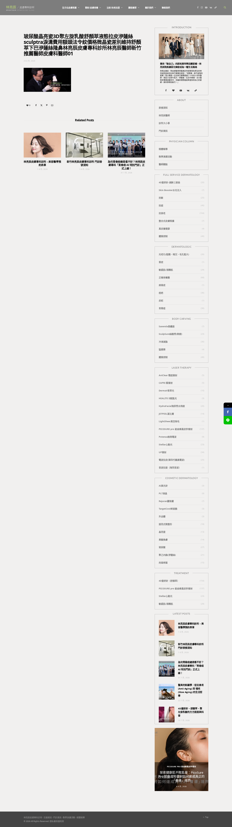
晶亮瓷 (162, 531)
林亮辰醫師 (164, 115)
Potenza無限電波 (167, 436)
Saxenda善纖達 (167, 326)
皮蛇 (161, 300)
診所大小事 (164, 123)
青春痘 (162, 308)
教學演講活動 (165, 156)
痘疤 (161, 292)
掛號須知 (163, 107)
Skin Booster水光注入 (170, 190)
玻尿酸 (162, 547)
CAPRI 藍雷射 (166, 382)
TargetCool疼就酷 (168, 508)
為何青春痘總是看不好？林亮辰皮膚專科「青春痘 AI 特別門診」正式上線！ (126, 165)
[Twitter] (41, 105)
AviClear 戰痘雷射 (168, 375)
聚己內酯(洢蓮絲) (167, 554)
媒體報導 (163, 148)
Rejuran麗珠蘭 (166, 501)
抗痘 (161, 205)
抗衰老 (162, 213)
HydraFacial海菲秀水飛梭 (172, 406)
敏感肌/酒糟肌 (166, 269)
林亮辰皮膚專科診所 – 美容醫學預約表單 (42, 163)
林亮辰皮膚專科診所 (33, 817)
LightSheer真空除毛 (169, 421)
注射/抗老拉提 (113, 7)
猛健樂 (162, 349)
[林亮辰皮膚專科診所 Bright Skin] (20, 7)
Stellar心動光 (165, 444)
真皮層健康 (164, 228)
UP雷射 (162, 452)
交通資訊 (48, 817)
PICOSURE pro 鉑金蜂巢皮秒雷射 (176, 429)
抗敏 (161, 197)
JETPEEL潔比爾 (166, 413)
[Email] (52, 105)
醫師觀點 (163, 164)
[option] (181, 759)
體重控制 (163, 236)
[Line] (228, 420)
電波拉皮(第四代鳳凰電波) (172, 459)
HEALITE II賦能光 (168, 398)
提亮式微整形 (165, 524)
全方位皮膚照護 (69, 7)
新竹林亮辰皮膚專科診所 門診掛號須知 (84, 163)
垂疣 (161, 262)
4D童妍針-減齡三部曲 (169, 182)
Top (206, 817)
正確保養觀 (164, 277)
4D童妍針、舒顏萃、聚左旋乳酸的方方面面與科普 (191, 712)
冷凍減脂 (163, 341)
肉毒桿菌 (163, 562)
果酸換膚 (163, 539)
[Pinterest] (46, 105)
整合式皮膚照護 (166, 220)
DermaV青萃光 (166, 390)
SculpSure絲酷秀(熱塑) (170, 333)
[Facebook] (36, 105)
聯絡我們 (166, 7)
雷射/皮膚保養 (91, 7)
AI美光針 (163, 485)
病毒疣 (162, 285)
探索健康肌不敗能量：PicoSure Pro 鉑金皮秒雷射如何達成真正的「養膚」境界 (181, 776)
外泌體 (162, 516)
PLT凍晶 (163, 493)
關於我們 (149, 7)
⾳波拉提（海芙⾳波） (170, 467)
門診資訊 (163, 130)
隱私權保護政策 (57, 821)
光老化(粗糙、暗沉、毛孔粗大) (174, 254)
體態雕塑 (132, 7)
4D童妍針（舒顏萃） (169, 580)
